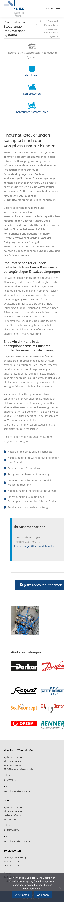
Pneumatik (53, 21)
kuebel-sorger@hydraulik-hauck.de (35, 546)
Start (41, 21)
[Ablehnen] (59, 887)
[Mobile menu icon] (58, 8)
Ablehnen (43, 895)
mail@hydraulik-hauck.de (17, 791)
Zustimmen (22, 895)
